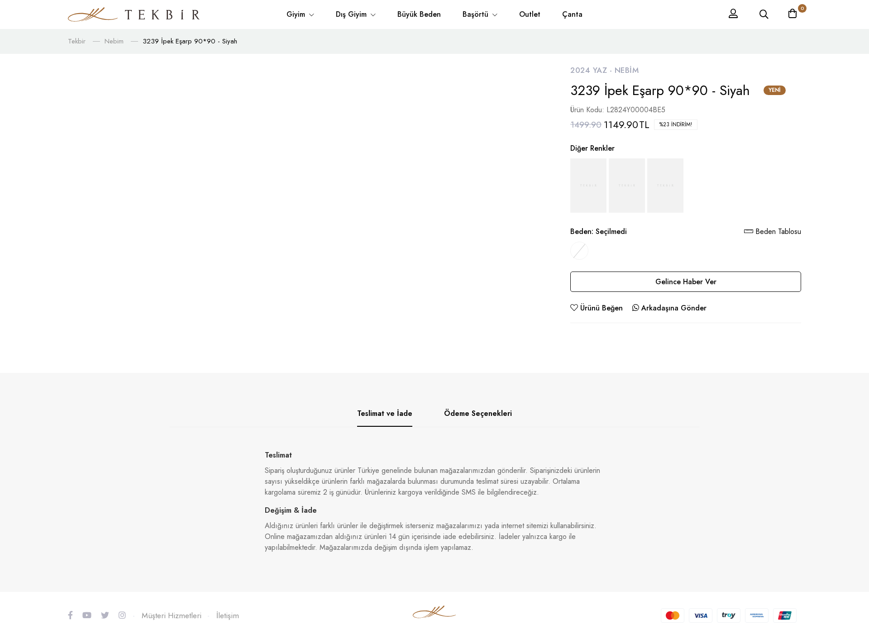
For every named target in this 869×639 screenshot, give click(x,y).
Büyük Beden (419, 14)
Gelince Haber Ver (685, 282)
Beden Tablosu (777, 231)
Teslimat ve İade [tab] (384, 413)
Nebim (114, 41)
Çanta (572, 14)
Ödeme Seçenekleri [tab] (478, 413)
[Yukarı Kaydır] (846, 572)
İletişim (227, 615)
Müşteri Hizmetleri (171, 615)
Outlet (529, 14)
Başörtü (477, 14)
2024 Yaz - (592, 70)
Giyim (296, 14)
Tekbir (77, 41)
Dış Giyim (352, 14)
